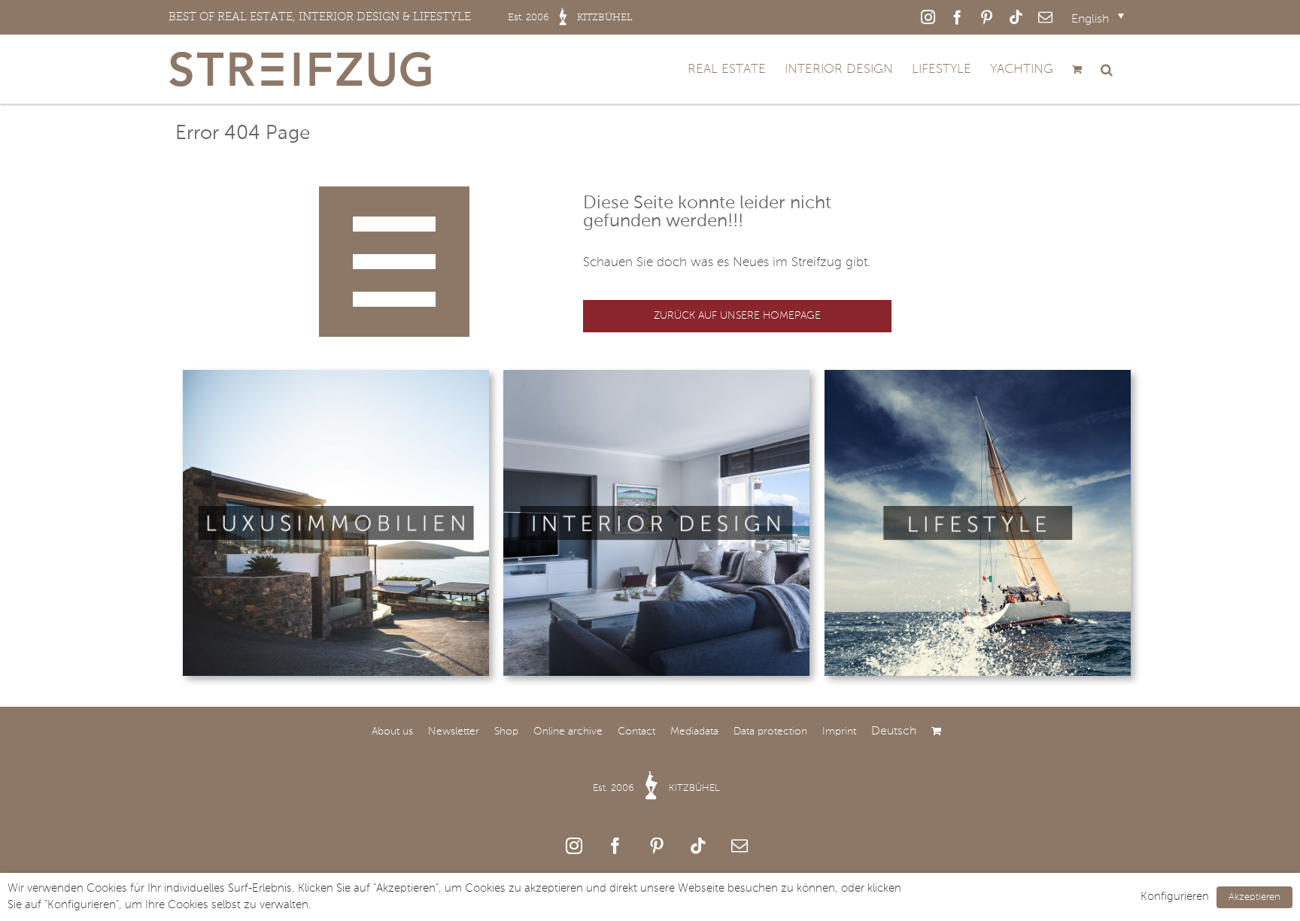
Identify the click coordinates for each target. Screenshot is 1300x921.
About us (392, 731)
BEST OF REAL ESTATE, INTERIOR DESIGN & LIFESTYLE (401, 16)
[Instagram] (574, 846)
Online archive (568, 731)
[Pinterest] (656, 846)
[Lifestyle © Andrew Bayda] (978, 376)
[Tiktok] (698, 846)
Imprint (839, 731)
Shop (506, 731)
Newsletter (453, 731)
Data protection (770, 731)
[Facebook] (615, 846)
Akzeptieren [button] (1254, 897)
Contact (636, 731)
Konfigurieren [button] (1175, 897)
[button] (1107, 69)
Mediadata (694, 731)
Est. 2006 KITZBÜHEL (656, 788)
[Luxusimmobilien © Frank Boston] (336, 376)
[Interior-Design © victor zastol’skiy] (656, 376)
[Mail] (739, 846)
